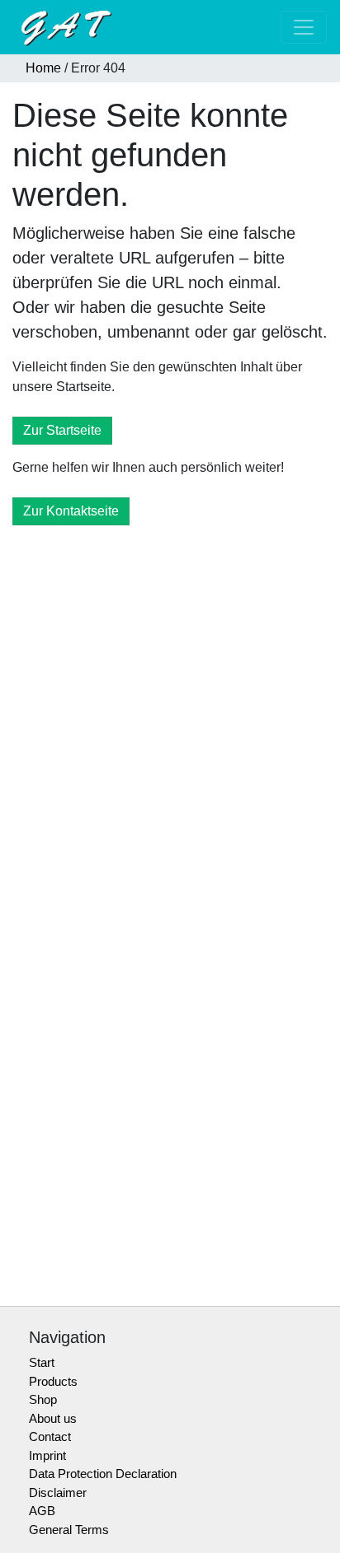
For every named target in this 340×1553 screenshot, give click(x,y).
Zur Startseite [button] (62, 430)
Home (43, 68)
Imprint (47, 1455)
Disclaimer (58, 1492)
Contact (50, 1436)
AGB (42, 1511)
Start (41, 1362)
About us (53, 1418)
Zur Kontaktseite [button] (71, 511)
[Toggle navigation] (304, 27)
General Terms (69, 1530)
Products (53, 1381)
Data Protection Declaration (103, 1474)
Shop (43, 1399)
